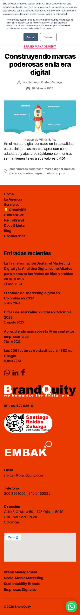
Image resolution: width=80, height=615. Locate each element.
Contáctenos (14, 236)
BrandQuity (22, 606)
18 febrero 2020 (42, 88)
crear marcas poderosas (26, 169)
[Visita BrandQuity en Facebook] (23, 374)
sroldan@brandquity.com (23, 475)
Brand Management (40, 46)
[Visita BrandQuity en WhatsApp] (7, 374)
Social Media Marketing (23, 578)
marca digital (53, 169)
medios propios (54, 173)
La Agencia (13, 199)
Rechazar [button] (48, 37)
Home (9, 194)
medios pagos (32, 173)
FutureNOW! (14, 215)
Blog (7, 231)
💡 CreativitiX (15, 210)
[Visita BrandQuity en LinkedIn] (15, 374)
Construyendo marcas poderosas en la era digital (40, 64)
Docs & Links (14, 225)
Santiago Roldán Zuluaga (45, 82)
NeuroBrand (14, 220)
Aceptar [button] (31, 37)
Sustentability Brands (22, 584)
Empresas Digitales (20, 589)
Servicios (11, 204)
